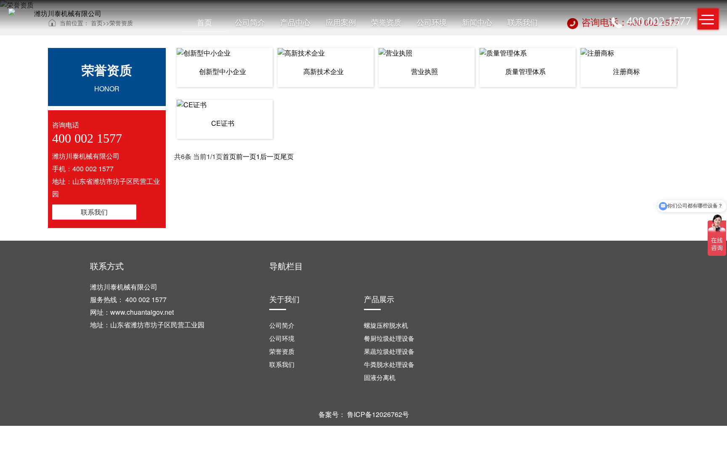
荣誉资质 (386, 21)
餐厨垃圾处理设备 (389, 338)
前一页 (246, 156)
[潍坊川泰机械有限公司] (64, 13)
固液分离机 (379, 377)
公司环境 (432, 21)
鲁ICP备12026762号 (378, 414)
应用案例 (341, 21)
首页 (204, 21)
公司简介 (250, 21)
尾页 (287, 156)
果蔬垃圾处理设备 (389, 351)
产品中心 (295, 21)
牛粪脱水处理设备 (389, 364)
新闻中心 (477, 21)
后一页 (270, 156)
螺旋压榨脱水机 (386, 325)
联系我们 (522, 21)
